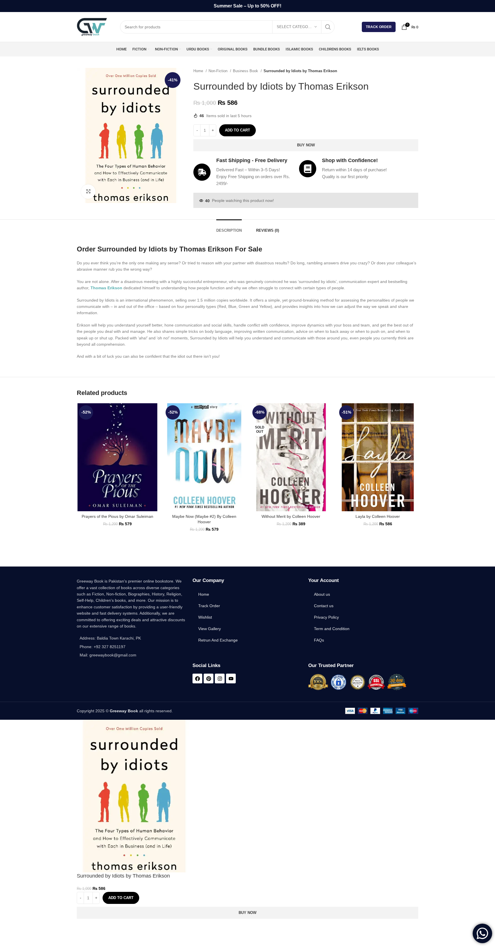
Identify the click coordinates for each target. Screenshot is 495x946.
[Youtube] (231, 678)
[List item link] (132, 647)
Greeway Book (124, 711)
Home (198, 71)
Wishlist (205, 617)
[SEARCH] (328, 27)
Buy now (306, 145)
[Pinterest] (208, 678)
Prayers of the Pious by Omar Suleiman (117, 516)
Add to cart (237, 130)
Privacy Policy (326, 617)
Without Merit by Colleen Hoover (291, 516)
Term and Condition (331, 628)
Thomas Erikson (106, 288)
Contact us (323, 605)
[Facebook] (197, 678)
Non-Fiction (219, 71)
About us (322, 594)
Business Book (246, 71)
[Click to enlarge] (88, 191)
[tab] (229, 227)
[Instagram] (220, 678)
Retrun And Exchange (218, 640)
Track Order (379, 27)
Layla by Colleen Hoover (377, 516)
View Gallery (209, 628)
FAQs (319, 640)
